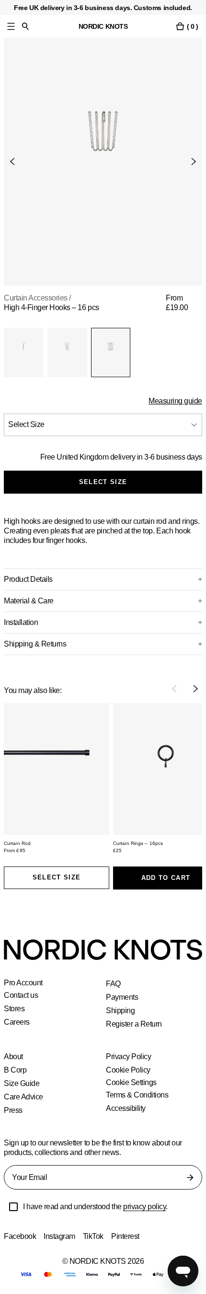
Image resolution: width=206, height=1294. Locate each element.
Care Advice (24, 1096)
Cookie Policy (128, 1069)
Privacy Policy (128, 1056)
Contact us (22, 995)
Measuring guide (175, 400)
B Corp (15, 1069)
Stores (14, 1008)
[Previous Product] (16, 161)
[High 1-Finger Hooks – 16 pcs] (24, 352)
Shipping (120, 1010)
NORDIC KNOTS (103, 26)
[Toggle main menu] (11, 26)
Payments (122, 997)
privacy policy (150, 1206)
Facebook (20, 1236)
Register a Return (134, 1023)
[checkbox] (13, 1206)
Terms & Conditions (138, 1094)
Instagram (60, 1236)
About (14, 1056)
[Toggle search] (25, 26)
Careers (17, 1022)
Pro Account (24, 983)
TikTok (95, 1236)
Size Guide (21, 1083)
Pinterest (128, 1236)
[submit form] (190, 1177)
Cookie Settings (132, 1082)
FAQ (113, 983)
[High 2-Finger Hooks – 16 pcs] (67, 352)
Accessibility (127, 1108)
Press (13, 1110)
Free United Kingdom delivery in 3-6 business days (119, 457)
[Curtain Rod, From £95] (56, 769)
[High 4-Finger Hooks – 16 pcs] (111, 352)
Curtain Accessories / (39, 297)
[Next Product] (189, 161)
